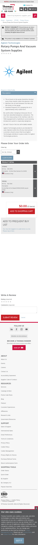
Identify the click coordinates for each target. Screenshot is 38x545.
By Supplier (4, 479)
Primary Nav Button (3, 16)
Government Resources (8, 419)
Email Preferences (6, 435)
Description (6, 93)
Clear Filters (7, 158)
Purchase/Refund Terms (8, 459)
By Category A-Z (6, 483)
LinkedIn (11, 329)
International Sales (7, 431)
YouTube (26, 329)
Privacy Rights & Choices (9, 455)
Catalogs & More (6, 391)
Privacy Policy (5, 443)
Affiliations (4, 411)
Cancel (23, 317)
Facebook (16, 329)
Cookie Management (7, 451)
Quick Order (5, 475)
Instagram (21, 329)
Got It (19, 540)
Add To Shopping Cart (21, 211)
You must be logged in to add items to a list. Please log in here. (17, 230)
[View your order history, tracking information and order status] (21, 9)
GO (35, 16)
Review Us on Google (19, 336)
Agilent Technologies (10, 43)
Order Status (5, 471)
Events (3, 363)
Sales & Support (6, 427)
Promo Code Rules (6, 395)
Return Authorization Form (9, 463)
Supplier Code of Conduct (9, 380)
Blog (2, 399)
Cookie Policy (5, 447)
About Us (4, 359)
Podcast (3, 403)
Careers (3, 367)
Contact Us (29, 5)
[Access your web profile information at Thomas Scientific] (26, 9)
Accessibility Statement (8, 376)
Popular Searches (6, 487)
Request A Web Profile (8, 90)
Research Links (5, 415)
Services (3, 387)
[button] (35, 171)
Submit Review (10, 317)
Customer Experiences (8, 407)
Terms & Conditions (7, 439)
